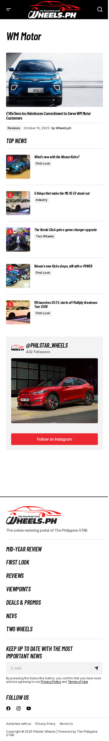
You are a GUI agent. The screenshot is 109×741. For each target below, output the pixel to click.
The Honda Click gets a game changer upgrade (65, 230)
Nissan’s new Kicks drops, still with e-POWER (63, 266)
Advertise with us (18, 724)
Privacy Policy (51, 682)
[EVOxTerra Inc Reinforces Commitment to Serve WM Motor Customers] (54, 80)
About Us (66, 724)
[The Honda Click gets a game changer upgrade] (18, 240)
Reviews (14, 128)
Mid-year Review (24, 549)
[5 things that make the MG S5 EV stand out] (18, 203)
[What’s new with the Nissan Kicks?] (18, 167)
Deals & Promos (23, 602)
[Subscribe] (97, 668)
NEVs (11, 615)
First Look (43, 163)
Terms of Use (78, 682)
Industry (41, 200)
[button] (9, 9)
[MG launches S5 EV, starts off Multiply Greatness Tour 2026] (18, 312)
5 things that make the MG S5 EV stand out (61, 193)
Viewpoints (18, 589)
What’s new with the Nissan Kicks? (56, 157)
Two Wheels (45, 236)
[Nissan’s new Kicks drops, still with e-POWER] (18, 276)
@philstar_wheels (46, 345)
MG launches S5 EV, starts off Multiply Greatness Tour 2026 (65, 304)
